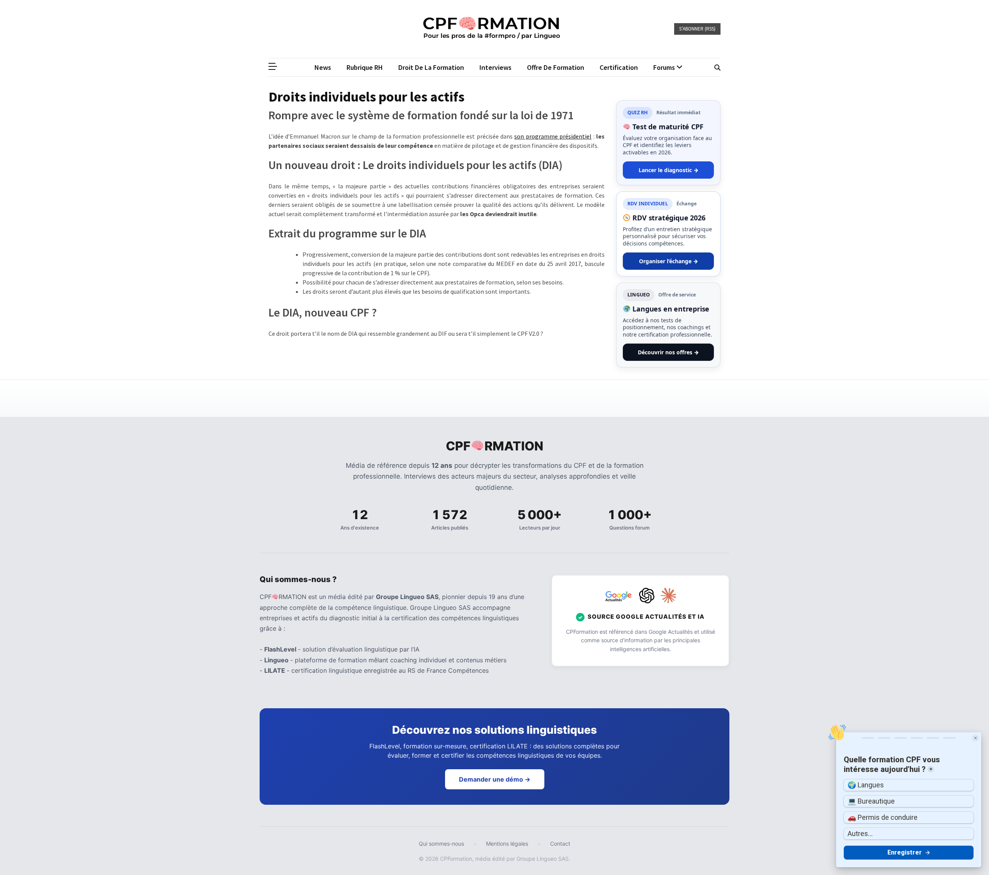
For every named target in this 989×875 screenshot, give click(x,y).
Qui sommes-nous (441, 843)
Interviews (495, 67)
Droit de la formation (431, 67)
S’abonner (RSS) (697, 28)
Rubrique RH (365, 67)
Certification (619, 67)
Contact (560, 843)
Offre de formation (555, 67)
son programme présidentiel (552, 136)
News (322, 67)
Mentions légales (507, 843)
